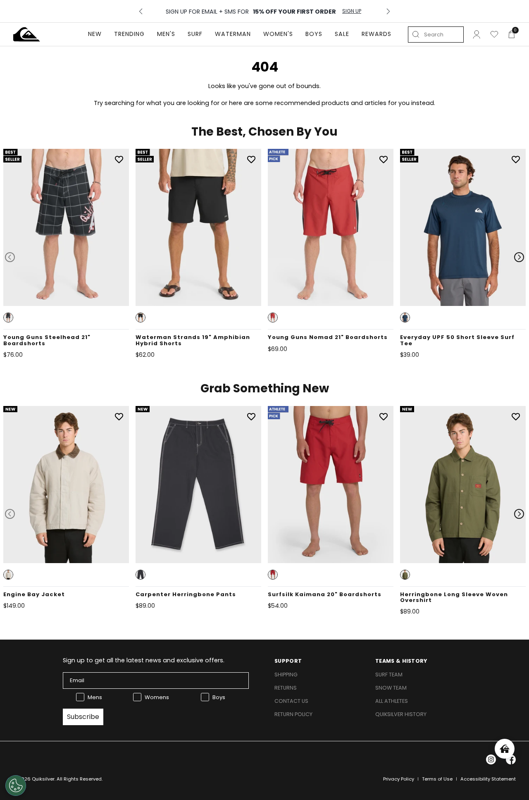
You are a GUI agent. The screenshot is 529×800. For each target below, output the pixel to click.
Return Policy (293, 714)
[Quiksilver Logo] (26, 34)
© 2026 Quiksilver (34, 779)
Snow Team (391, 687)
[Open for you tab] (505, 749)
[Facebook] (511, 759)
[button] (8, 317)
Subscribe (83, 716)
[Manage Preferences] (15, 785)
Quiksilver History (401, 714)
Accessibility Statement (488, 779)
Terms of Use (437, 779)
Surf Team (389, 674)
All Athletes (391, 700)
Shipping (286, 674)
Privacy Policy (398, 779)
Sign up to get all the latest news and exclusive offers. (143, 660)
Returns (285, 687)
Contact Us (291, 700)
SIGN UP (351, 11)
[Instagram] (491, 759)
